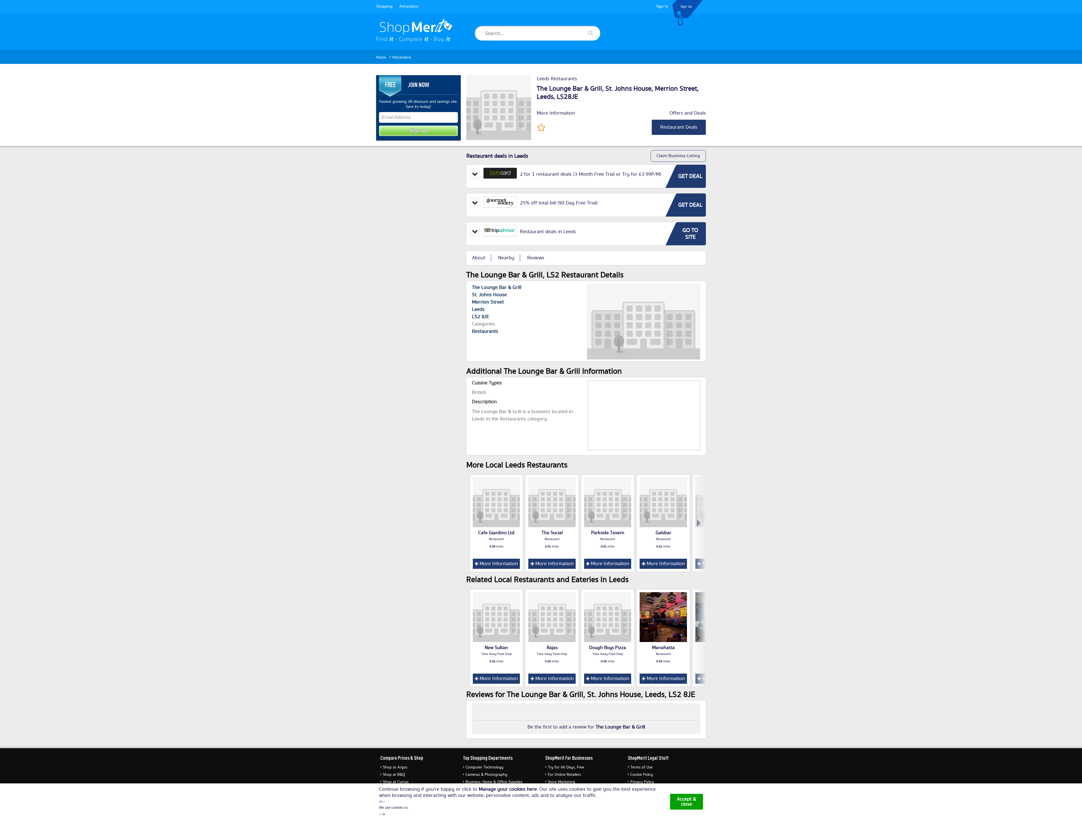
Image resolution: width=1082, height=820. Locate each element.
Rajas (552, 647)
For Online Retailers (564, 774)
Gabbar (663, 532)
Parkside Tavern (607, 532)
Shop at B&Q (394, 774)
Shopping (384, 6)
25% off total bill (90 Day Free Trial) (559, 203)
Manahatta (663, 647)
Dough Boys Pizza (607, 647)
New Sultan (496, 647)
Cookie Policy (641, 774)
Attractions (408, 6)
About (478, 258)
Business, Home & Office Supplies (493, 782)
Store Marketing (561, 782)
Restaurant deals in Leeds (548, 231)
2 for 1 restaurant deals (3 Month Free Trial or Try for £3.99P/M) (590, 174)
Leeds (545, 97)
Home (381, 57)
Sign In (662, 6)
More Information (556, 113)
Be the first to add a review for (586, 727)
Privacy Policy (642, 782)
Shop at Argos (395, 767)
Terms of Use (641, 767)
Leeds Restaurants (557, 79)
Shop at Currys (396, 782)
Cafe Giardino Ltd (496, 532)
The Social (552, 532)
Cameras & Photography (486, 774)
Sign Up (686, 6)
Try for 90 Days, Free (566, 767)
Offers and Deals (687, 113)
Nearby (506, 258)
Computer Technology (484, 767)
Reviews (535, 258)
